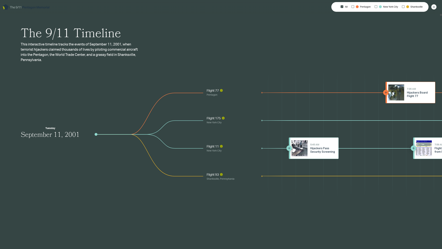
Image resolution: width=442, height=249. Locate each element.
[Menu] (433, 7)
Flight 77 (213, 92)
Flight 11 (214, 148)
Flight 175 (214, 120)
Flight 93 (220, 176)
